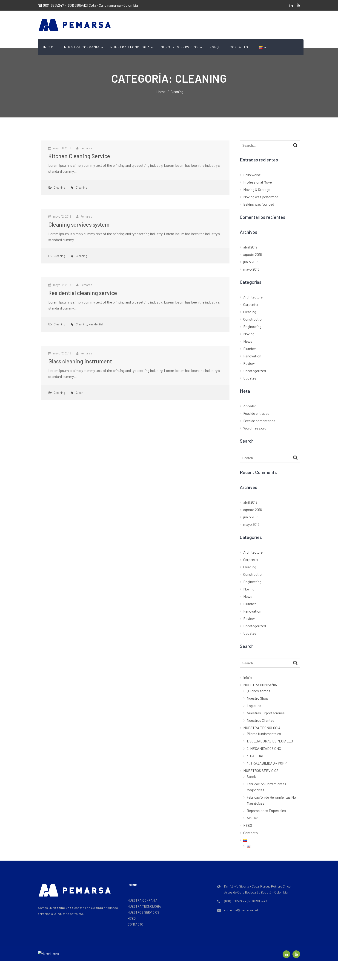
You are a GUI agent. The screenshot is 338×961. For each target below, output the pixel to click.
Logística (254, 705)
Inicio (48, 47)
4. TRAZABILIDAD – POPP (267, 763)
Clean (79, 392)
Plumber (249, 348)
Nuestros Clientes (260, 720)
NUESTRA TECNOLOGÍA (130, 47)
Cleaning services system (78, 224)
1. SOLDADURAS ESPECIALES (270, 741)
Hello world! (252, 174)
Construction (253, 319)
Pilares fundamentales (264, 733)
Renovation (252, 356)
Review (249, 363)
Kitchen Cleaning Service (79, 156)
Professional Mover (258, 182)
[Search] (295, 145)
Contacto (239, 47)
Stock (251, 776)
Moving (248, 334)
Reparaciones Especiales (266, 810)
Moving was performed (260, 197)
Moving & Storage (256, 189)
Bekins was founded (258, 204)
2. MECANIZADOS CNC (264, 748)
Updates (249, 378)
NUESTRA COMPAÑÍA (143, 900)
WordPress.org (254, 428)
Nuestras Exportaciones (266, 713)
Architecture (253, 297)
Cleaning (59, 187)
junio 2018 (250, 262)
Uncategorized (254, 370)
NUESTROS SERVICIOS (180, 47)
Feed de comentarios (259, 420)
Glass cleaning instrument (80, 361)
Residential (96, 324)
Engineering (252, 326)
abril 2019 (250, 247)
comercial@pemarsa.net (241, 910)
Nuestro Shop (257, 698)
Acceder (249, 406)
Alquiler (252, 818)
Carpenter (250, 304)
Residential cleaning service (82, 292)
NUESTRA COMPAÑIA (82, 47)
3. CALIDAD (255, 756)
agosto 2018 (252, 254)
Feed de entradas (256, 413)
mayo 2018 (251, 269)
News (247, 341)
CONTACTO (135, 924)
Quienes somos (258, 691)
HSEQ (214, 47)
